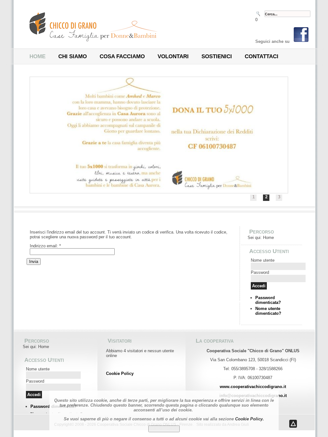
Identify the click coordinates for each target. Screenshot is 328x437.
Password (260, 272)
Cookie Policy (120, 373)
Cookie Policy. (249, 419)
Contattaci (261, 57)
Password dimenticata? (268, 300)
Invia (33, 261)
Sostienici (216, 57)
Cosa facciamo (122, 57)
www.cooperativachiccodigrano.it (253, 386)
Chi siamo (72, 57)
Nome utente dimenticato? (268, 311)
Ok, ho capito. (164, 428)
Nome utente (263, 260)
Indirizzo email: (45, 245)
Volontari (173, 57)
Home (37, 57)
